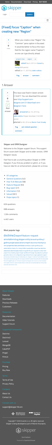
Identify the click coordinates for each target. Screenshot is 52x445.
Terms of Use (7, 379)
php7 (10, 264)
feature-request (30, 235)
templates (44, 261)
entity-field (43, 251)
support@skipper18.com (12, 406)
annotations (9, 239)
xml (7, 261)
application (40, 255)
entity (27, 239)
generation (6, 255)
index (24, 248)
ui (35, 59)
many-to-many (17, 248)
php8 (37, 262)
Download (27, 2)
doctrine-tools (14, 264)
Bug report (11, 187)
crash (32, 245)
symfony (37, 245)
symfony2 (40, 239)
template (20, 262)
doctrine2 (9, 235)
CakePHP (6, 348)
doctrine (34, 242)
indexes (11, 255)
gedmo (6, 242)
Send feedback (26, 437)
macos (21, 251)
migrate (16, 262)
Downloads (6, 298)
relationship (22, 257)
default (27, 259)
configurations (19, 255)
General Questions (14, 178)
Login (5, 14)
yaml (14, 259)
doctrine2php (14, 251)
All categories (12, 175)
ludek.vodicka (36, 70)
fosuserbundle (37, 259)
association (7, 248)
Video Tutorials (8, 320)
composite (24, 261)
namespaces (23, 259)
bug (16, 239)
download (34, 262)
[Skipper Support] (12, 8)
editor (32, 248)
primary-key (6, 257)
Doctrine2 (6, 337)
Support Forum (8, 323)
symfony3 (45, 253)
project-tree (20, 59)
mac (39, 248)
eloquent (17, 257)
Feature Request (13, 184)
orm (5, 245)
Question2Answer (29, 440)
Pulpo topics (11, 197)
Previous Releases (9, 302)
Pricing (35, 2)
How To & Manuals (14, 181)
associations (20, 242)
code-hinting (41, 262)
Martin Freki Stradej (39, 122)
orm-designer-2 (29, 257)
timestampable (44, 259)
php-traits (32, 261)
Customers (6, 306)
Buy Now (43, 2)
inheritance (41, 242)
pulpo (13, 261)
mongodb (25, 251)
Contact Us (6, 397)
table (27, 262)
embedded (12, 257)
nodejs (45, 262)
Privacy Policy (8, 383)
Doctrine (5, 333)
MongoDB (6, 345)
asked (23, 63)
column (40, 261)
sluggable (10, 261)
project (18, 253)
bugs (24, 255)
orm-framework (18, 261)
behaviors (24, 262)
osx (41, 245)
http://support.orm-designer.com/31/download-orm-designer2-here (27, 102)
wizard (39, 253)
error (14, 255)
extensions (12, 262)
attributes (21, 245)
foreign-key (33, 253)
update (8, 262)
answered (24, 111)
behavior (28, 255)
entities (27, 245)
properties (10, 245)
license (32, 255)
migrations (36, 251)
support (45, 255)
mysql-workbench (25, 253)
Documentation (16, 2)
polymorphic (6, 264)
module (13, 253)
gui (16, 259)
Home (7, 2)
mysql (28, 248)
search (5, 262)
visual (36, 248)
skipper (22, 239)
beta (16, 245)
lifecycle (31, 251)
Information (11, 191)
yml (31, 262)
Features (6, 295)
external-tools (36, 257)
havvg (17, 67)
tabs (29, 262)
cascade (11, 259)
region (29, 59)
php (18, 259)
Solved (39, 63)
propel (12, 242)
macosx (35, 261)
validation (42, 257)
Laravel (5, 341)
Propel (5, 352)
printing (27, 261)
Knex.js (5, 356)
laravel (33, 239)
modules (32, 259)
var (38, 261)
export (18, 235)
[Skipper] (26, 431)
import (27, 242)
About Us (6, 393)
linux (5, 261)
